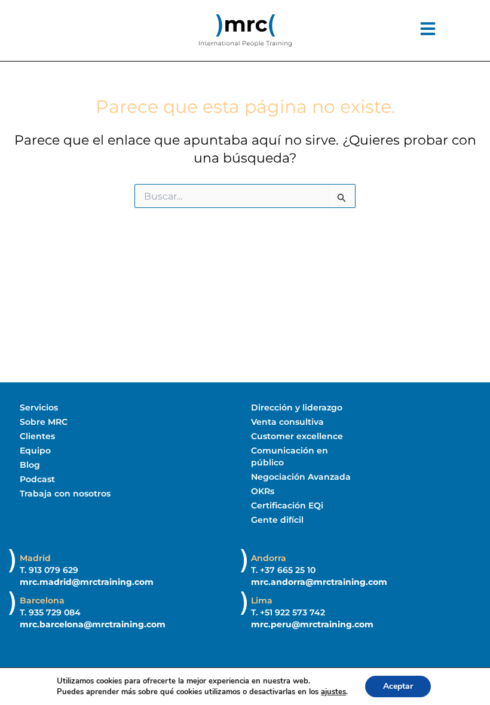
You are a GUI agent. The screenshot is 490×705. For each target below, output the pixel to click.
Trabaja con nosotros (65, 493)
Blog (30, 464)
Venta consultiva (287, 421)
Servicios (39, 407)
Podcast (37, 479)
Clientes (37, 436)
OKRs (262, 491)
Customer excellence (297, 436)
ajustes (333, 691)
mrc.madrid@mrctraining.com (87, 582)
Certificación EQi (287, 505)
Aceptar (398, 686)
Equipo (35, 450)
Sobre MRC (44, 421)
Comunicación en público (289, 456)
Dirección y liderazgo (296, 407)
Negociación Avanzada (301, 476)
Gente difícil (277, 519)
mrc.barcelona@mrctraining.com (93, 624)
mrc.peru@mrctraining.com (312, 624)
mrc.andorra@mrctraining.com (319, 582)
